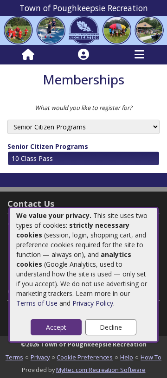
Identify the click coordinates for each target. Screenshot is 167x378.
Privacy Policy (92, 303)
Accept (56, 327)
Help (126, 357)
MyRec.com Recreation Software (101, 369)
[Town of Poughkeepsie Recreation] (83, 30)
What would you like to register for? (83, 107)
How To (151, 357)
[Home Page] (28, 54)
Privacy (40, 357)
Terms (14, 357)
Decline (111, 327)
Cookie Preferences (85, 357)
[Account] (83, 54)
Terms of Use (37, 303)
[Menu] (139, 54)
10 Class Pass (32, 158)
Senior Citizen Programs (47, 146)
